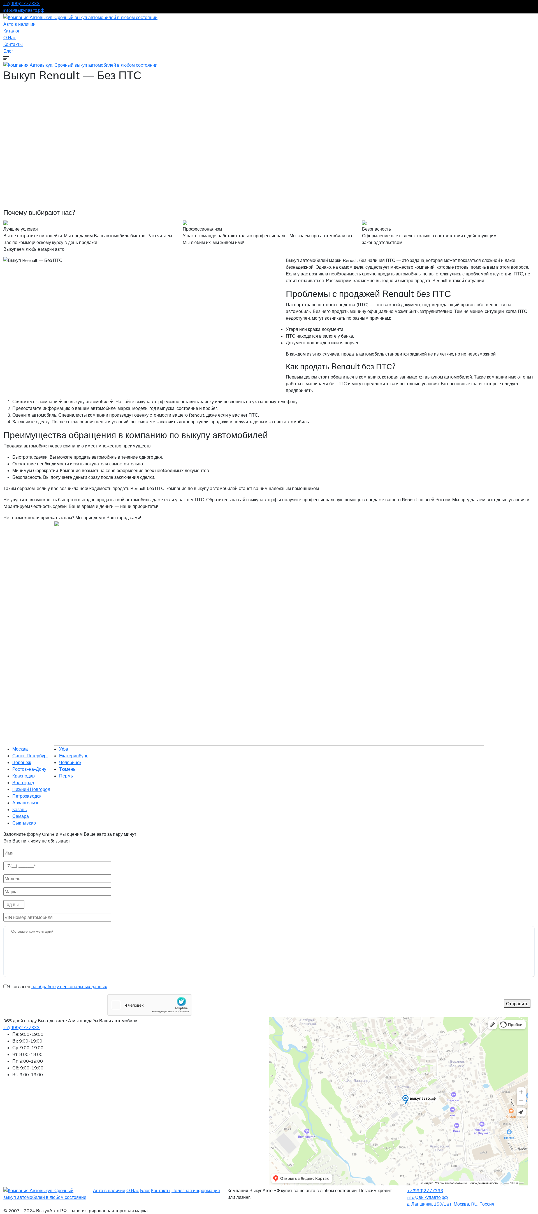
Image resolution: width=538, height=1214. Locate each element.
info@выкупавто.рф (23, 10)
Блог (8, 51)
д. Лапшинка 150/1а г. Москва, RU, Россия (450, 1204)
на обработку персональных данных (69, 986)
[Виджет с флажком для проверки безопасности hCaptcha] (149, 1005)
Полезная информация (195, 1190)
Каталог (11, 31)
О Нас (9, 37)
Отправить (517, 1003)
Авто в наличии (19, 24)
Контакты (13, 44)
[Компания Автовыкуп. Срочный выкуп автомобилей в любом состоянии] (80, 17)
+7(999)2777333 (21, 3)
